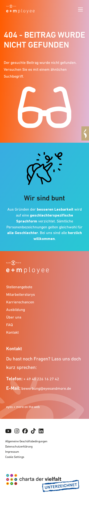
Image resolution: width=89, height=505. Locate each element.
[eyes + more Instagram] (16, 431)
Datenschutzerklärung (19, 446)
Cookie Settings (14, 457)
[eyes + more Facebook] (25, 431)
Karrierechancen (20, 302)
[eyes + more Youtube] (8, 431)
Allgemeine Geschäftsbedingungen (26, 441)
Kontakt (12, 332)
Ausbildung (15, 309)
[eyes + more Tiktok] (33, 431)
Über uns (13, 317)
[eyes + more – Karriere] (20, 8)
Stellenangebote (19, 287)
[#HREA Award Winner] (85, 133)
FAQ (9, 325)
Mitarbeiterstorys (20, 294)
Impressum (12, 451)
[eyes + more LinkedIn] (41, 431)
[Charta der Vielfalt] (44, 485)
